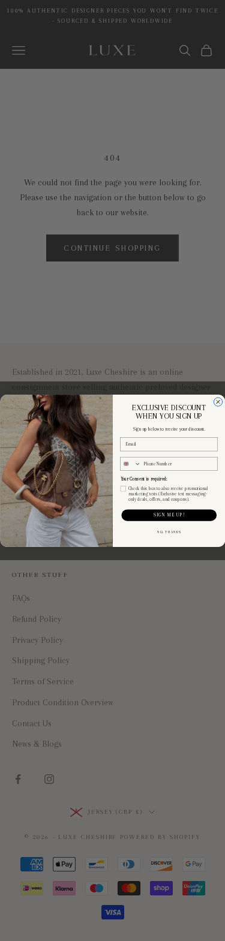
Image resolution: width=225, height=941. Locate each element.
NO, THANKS (169, 532)
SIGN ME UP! (169, 515)
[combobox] (130, 463)
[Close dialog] (218, 401)
